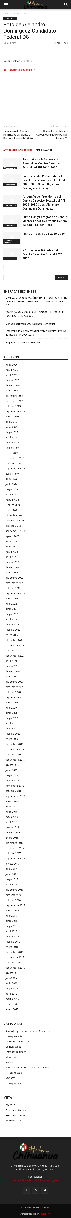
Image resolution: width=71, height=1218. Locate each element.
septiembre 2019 (15, 759)
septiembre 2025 (15, 411)
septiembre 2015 (15, 967)
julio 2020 (11, 707)
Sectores (10, 1078)
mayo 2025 (12, 432)
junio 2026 (12, 364)
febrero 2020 (13, 733)
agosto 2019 (12, 765)
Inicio (5, 12)
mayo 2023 (12, 551)
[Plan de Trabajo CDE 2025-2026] (12, 238)
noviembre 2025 (15, 401)
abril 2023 (11, 557)
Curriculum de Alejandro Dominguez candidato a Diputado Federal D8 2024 (17, 134)
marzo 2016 (12, 936)
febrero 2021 (13, 671)
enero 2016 (12, 947)
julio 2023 (11, 541)
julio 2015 (11, 978)
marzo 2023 (12, 562)
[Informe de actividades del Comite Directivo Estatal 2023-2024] (12, 254)
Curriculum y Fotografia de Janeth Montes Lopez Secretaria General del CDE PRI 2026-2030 (44, 221)
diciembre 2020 (14, 681)
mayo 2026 (12, 369)
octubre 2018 (13, 791)
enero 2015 (12, 1009)
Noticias (10, 1062)
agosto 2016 (12, 910)
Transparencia (19, 12)
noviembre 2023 (15, 520)
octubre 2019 (13, 754)
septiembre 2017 (15, 858)
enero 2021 (12, 676)
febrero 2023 (13, 567)
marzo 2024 (12, 499)
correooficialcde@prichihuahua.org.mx (35, 1180)
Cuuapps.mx (45, 1213)
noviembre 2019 (15, 749)
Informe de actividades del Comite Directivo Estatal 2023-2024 (43, 254)
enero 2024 (12, 510)
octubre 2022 (13, 588)
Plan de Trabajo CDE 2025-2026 (43, 233)
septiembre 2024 (15, 468)
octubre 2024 (13, 463)
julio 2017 (11, 869)
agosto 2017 (12, 863)
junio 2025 (12, 427)
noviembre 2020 (15, 687)
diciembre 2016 (14, 889)
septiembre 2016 (15, 905)
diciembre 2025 (14, 395)
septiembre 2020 (15, 697)
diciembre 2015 (14, 952)
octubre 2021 (13, 650)
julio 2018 (11, 806)
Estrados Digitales (8, 241)
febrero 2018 (13, 832)
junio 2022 (12, 609)
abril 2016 (11, 931)
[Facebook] (6, 50)
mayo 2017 (12, 879)
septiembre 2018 (15, 796)
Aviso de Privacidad (30, 1207)
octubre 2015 (13, 962)
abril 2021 (11, 661)
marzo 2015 (12, 999)
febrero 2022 (13, 629)
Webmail (46, 1207)
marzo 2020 (12, 728)
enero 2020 (12, 739)
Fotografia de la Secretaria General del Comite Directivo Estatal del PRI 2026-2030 (41, 163)
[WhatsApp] (22, 50)
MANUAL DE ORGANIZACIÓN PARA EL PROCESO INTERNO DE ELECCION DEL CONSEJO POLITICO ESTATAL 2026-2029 (37, 302)
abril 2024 (11, 494)
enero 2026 (12, 390)
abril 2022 (11, 619)
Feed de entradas (16, 1110)
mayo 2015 (12, 988)
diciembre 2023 (14, 515)
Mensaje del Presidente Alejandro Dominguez (30, 324)
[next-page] (11, 267)
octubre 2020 (13, 692)
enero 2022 (12, 635)
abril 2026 (11, 375)
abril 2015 (11, 993)
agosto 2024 (12, 473)
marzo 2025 (12, 442)
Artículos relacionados (17, 150)
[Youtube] (44, 1190)
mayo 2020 (12, 718)
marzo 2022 (12, 624)
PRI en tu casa (14, 1072)
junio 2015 (12, 983)
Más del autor (44, 150)
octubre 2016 (13, 900)
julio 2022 (11, 603)
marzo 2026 (12, 380)
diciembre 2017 (14, 843)
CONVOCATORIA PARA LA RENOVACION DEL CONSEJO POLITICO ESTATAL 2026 (35, 314)
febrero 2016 (13, 941)
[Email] (30, 50)
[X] (14, 50)
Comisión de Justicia (17, 1041)
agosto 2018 (12, 801)
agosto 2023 (12, 536)
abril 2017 (11, 884)
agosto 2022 (12, 598)
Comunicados (13, 1046)
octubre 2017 (13, 853)
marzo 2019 (12, 780)
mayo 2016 (12, 926)
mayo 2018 (12, 817)
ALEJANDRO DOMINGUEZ (19, 70)
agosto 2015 (12, 973)
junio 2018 (12, 811)
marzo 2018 (12, 827)
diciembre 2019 (14, 744)
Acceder (10, 1105)
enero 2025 (12, 453)
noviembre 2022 (15, 583)
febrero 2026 (13, 385)
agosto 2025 (12, 416)
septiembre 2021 (15, 655)
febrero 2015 (13, 1004)
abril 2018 (11, 822)
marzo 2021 (12, 666)
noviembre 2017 (15, 848)
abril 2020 (11, 723)
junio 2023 (12, 546)
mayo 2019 (12, 775)
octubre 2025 (13, 406)
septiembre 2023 (15, 531)
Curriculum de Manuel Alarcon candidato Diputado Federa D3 (52, 134)
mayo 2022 (12, 614)
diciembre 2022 (14, 577)
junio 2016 (12, 921)
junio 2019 (12, 770)
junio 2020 (12, 713)
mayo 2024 (12, 489)
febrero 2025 (13, 447)
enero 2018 (12, 837)
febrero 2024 (13, 505)
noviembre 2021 (15, 645)
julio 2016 (11, 915)
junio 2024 (12, 484)
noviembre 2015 (15, 957)
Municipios (12, 1057)
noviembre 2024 (15, 458)
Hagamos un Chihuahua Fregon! (23, 342)
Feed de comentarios (18, 1115)
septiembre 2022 (15, 593)
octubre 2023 (13, 525)
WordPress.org (14, 1120)
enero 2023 (12, 572)
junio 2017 (12, 874)
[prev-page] (5, 267)
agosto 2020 (12, 702)
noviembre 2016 (15, 895)
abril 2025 (11, 437)
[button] (5, 4)
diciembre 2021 (14, 640)
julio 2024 (11, 479)
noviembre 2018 (15, 785)
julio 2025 (11, 421)
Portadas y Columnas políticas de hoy (27, 1067)
